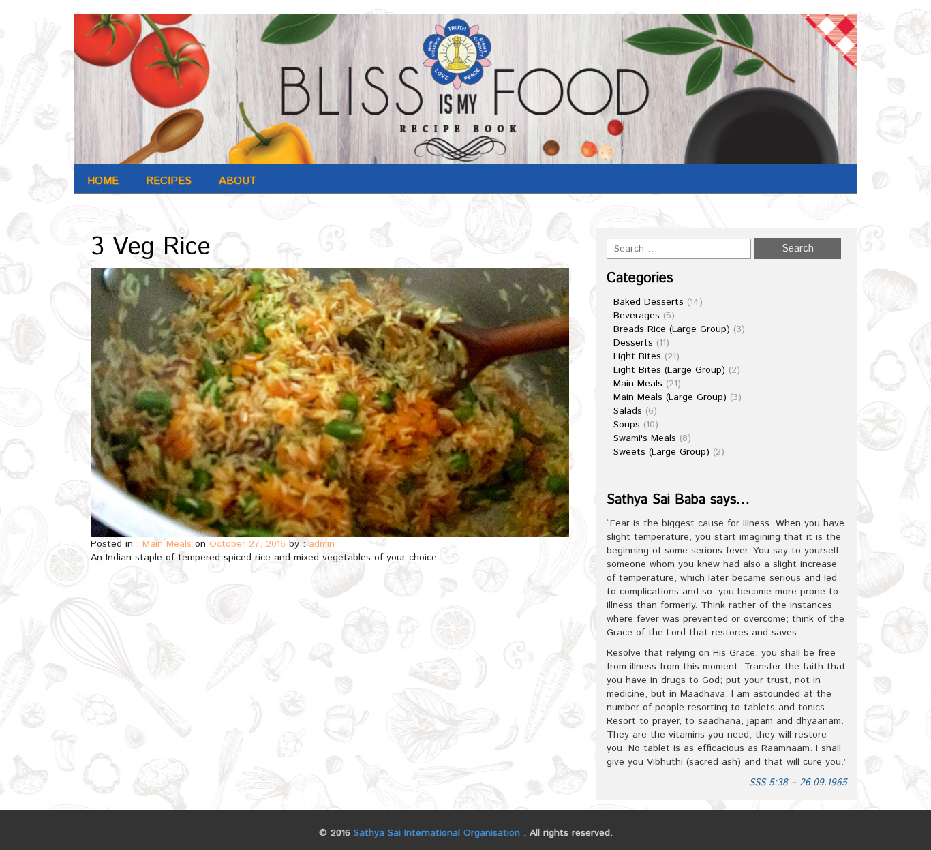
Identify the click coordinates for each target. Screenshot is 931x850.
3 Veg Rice (151, 247)
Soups (626, 424)
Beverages (636, 315)
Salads (627, 411)
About (238, 181)
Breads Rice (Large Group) (671, 329)
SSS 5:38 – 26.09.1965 (798, 782)
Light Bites (637, 356)
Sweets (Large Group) (661, 452)
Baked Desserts (648, 302)
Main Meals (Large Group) (670, 397)
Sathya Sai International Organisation (437, 833)
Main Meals (167, 544)
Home (103, 181)
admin (322, 544)
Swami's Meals (644, 438)
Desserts (633, 343)
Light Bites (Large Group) (669, 370)
